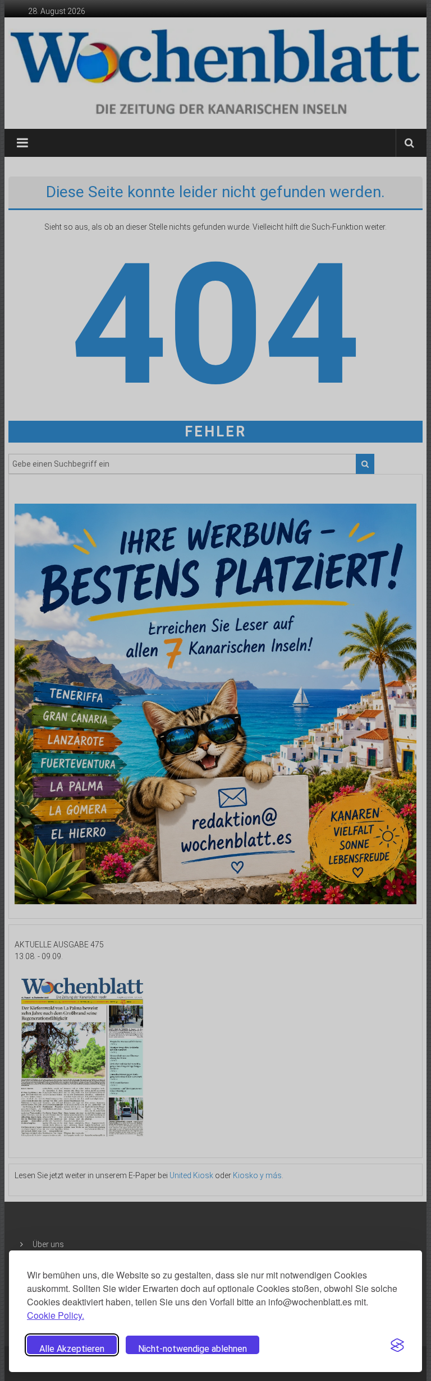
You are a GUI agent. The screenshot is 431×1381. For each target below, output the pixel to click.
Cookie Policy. (55, 1315)
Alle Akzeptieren (71, 1348)
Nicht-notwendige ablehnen (192, 1348)
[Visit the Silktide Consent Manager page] (397, 1345)
